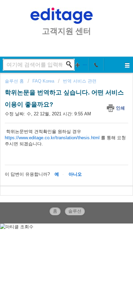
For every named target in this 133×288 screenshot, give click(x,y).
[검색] (71, 64)
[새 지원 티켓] (81, 64)
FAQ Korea (43, 81)
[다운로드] (53, 137)
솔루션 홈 (15, 81)
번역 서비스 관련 (80, 81)
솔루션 (75, 211)
